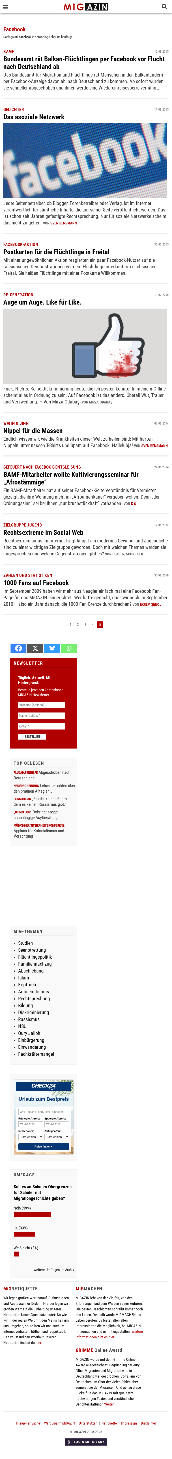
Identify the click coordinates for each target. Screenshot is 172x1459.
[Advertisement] (43, 887)
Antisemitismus (33, 991)
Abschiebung (31, 971)
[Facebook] (18, 648)
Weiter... (110, 1404)
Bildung (25, 1005)
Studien (25, 943)
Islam (23, 978)
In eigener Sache (28, 1423)
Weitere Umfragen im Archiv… (55, 1270)
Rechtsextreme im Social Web (43, 532)
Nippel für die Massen (33, 431)
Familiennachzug (35, 964)
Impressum (129, 1423)
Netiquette (109, 1423)
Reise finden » (43, 1146)
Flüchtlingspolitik (35, 957)
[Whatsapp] (69, 648)
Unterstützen (88, 1423)
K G (133, 504)
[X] (35, 648)
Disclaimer (148, 1423)
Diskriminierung (33, 1012)
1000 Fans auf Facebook (36, 583)
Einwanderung (32, 1047)
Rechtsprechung (34, 998)
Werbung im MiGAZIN (59, 1423)
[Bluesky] (52, 648)
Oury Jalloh (29, 1033)
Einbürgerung (31, 1040)
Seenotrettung (32, 950)
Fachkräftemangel (36, 1054)
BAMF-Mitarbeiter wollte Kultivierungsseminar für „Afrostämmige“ (71, 478)
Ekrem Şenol (150, 604)
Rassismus (29, 1019)
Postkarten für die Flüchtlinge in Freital (56, 252)
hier (38, 1342)
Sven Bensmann (63, 223)
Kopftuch (27, 985)
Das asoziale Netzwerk (33, 117)
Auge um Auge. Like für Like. (42, 302)
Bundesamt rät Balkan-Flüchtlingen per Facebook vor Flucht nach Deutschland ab (84, 62)
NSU (22, 1026)
